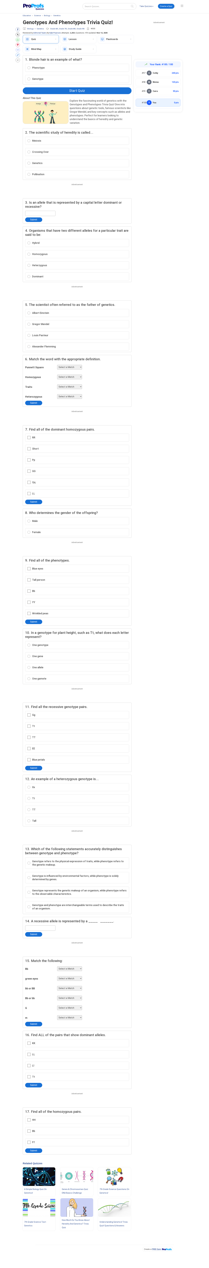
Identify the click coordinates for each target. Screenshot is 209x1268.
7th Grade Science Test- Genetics (35, 1224)
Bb (26, 968)
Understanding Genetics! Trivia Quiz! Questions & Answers (114, 1224)
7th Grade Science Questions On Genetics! (114, 1191)
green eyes (31, 978)
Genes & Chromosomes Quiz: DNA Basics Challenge (75, 1191)
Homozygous (33, 377)
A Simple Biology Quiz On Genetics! (35, 1191)
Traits (28, 386)
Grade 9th (81, 29)
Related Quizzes (32, 1163)
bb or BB (30, 988)
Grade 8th (72, 29)
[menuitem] (146, 7)
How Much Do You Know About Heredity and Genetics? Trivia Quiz (76, 1224)
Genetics (40, 29)
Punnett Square (34, 367)
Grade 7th (63, 29)
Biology (30, 29)
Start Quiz (77, 91)
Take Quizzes (145, 6)
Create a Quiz (166, 6)
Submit (33, 219)
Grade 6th (54, 29)
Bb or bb (30, 998)
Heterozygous (33, 396)
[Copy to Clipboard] (18, 55)
